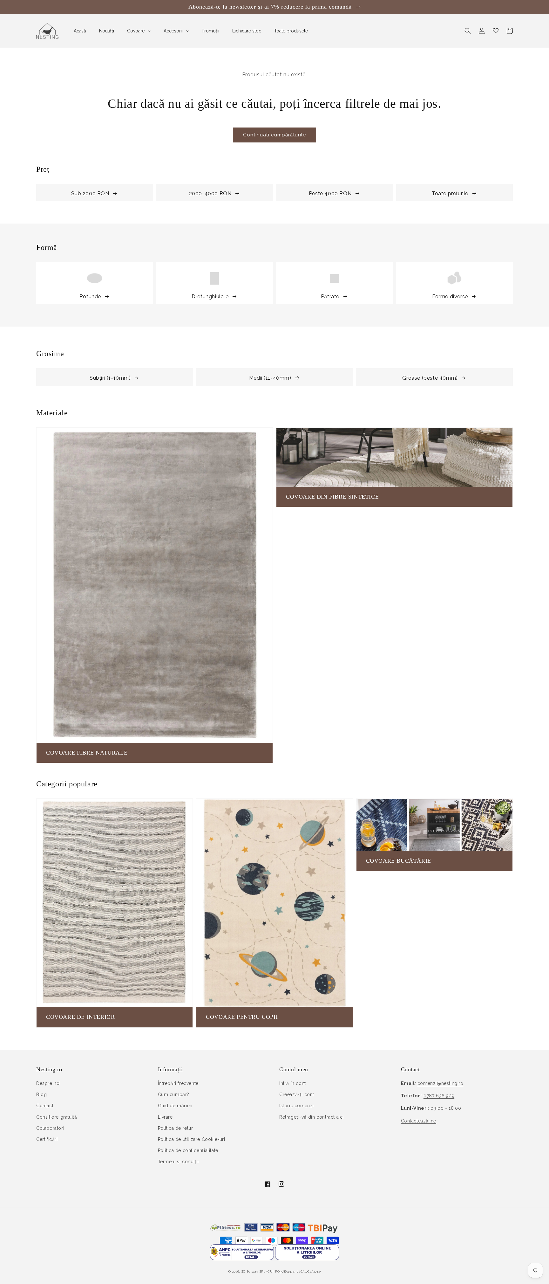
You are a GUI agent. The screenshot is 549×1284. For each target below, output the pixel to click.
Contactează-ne (418, 1120)
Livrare (165, 1117)
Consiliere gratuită (56, 1117)
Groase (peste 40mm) (430, 378)
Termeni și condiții (178, 1161)
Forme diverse (450, 296)
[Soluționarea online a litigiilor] (307, 1258)
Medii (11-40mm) (270, 378)
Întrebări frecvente (178, 1083)
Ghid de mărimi (175, 1105)
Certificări (47, 1139)
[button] (468, 31)
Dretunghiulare (210, 296)
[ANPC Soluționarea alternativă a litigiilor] (242, 1258)
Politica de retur (175, 1128)
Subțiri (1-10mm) (110, 378)
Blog (41, 1094)
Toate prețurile (450, 193)
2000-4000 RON (210, 193)
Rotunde (90, 296)
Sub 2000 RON (90, 193)
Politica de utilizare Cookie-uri (191, 1139)
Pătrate (330, 296)
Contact (44, 1105)
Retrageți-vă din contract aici (311, 1117)
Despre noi (48, 1083)
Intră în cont (292, 1083)
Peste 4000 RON (330, 193)
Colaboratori (50, 1128)
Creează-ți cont (296, 1094)
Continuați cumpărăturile (274, 135)
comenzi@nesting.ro (440, 1083)
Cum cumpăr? (174, 1094)
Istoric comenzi (296, 1105)
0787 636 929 (439, 1095)
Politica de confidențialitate (188, 1150)
